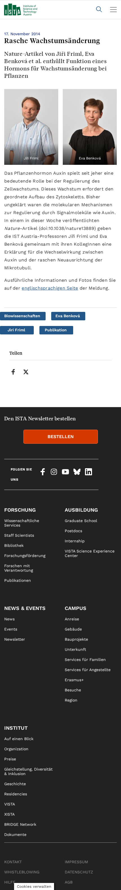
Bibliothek (14, 545)
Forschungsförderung (24, 555)
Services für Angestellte (88, 669)
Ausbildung (81, 510)
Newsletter (14, 639)
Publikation (56, 330)
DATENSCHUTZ (79, 872)
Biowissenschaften (22, 316)
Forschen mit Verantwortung (18, 567)
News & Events (25, 608)
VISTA (9, 804)
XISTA (9, 814)
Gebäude (73, 629)
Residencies (15, 794)
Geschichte (15, 784)
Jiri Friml (16, 330)
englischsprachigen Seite (50, 288)
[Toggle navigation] (113, 9)
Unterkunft (75, 649)
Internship (75, 541)
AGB (69, 882)
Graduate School (81, 520)
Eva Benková (67, 316)
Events (10, 629)
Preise (10, 759)
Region (71, 700)
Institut (16, 728)
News (9, 619)
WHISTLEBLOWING (21, 872)
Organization (16, 749)
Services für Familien (85, 659)
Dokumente (15, 834)
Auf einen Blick (18, 738)
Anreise (72, 619)
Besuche (73, 690)
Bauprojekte (76, 639)
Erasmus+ (74, 680)
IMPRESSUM (76, 862)
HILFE (9, 882)
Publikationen (17, 580)
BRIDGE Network (20, 824)
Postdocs (73, 531)
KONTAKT (13, 862)
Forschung (20, 510)
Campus (75, 608)
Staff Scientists (19, 535)
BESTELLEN (61, 436)
